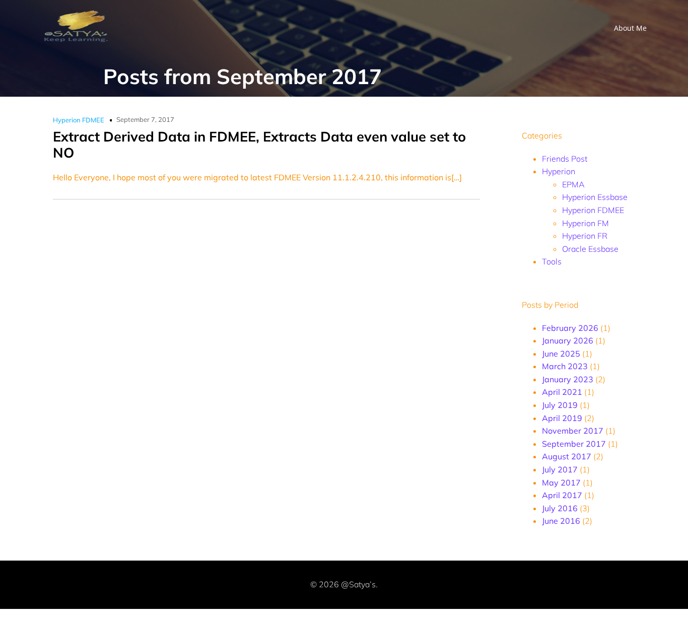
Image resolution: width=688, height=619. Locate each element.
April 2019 (562, 418)
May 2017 (561, 482)
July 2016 (560, 508)
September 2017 (574, 444)
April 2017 (562, 495)
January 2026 (567, 340)
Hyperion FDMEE (78, 120)
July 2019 (560, 405)
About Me (630, 28)
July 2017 (560, 469)
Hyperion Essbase (595, 197)
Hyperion (558, 171)
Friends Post (564, 159)
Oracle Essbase (590, 249)
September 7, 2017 (145, 119)
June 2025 (561, 354)
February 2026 (570, 328)
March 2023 (565, 366)
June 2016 (561, 521)
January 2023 (567, 379)
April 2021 (562, 392)
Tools (552, 261)
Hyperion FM (585, 223)
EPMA (573, 184)
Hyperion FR (584, 236)
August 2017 (566, 456)
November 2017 (572, 431)
